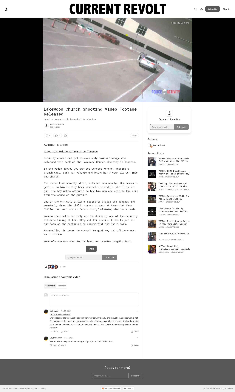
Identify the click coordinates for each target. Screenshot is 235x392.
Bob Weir (54, 310)
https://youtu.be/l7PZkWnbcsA (99, 341)
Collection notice (39, 388)
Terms (29, 388)
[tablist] (55, 285)
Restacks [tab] (62, 286)
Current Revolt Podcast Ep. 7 (174, 235)
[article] (169, 161)
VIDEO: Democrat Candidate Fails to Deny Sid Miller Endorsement (174, 159)
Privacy (23, 388)
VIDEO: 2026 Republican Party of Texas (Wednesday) (174, 172)
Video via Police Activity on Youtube (71, 151)
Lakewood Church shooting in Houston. (109, 162)
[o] (152, 161)
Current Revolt (57, 124)
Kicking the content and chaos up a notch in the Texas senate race (173, 185)
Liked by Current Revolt (61, 314)
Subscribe (213, 9)
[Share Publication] (201, 9)
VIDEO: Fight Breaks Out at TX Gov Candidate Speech (174, 222)
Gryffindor (55, 337)
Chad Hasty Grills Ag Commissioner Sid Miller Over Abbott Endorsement (173, 210)
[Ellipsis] (137, 311)
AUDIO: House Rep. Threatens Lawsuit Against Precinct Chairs (174, 247)
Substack (207, 388)
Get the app (128, 388)
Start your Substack (112, 388)
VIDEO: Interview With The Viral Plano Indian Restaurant (174, 197)
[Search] (195, 9)
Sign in (226, 9)
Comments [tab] (50, 286)
